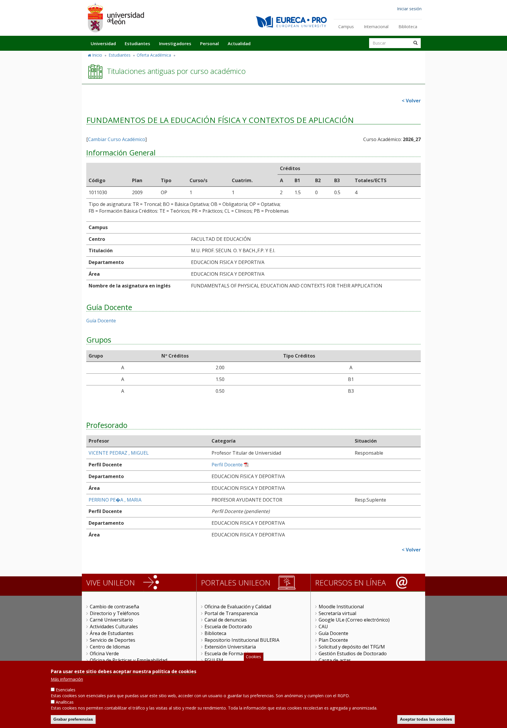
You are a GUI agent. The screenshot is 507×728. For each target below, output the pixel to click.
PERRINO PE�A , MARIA (115, 500)
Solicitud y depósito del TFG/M (352, 647)
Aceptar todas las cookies (426, 719)
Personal (209, 43)
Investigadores (175, 43)
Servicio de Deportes (112, 640)
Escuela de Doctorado (228, 626)
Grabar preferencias (73, 719)
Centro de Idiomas (110, 647)
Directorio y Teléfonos (114, 613)
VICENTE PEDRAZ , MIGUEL (119, 453)
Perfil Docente (227, 464)
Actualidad (239, 43)
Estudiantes (137, 43)
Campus (346, 26)
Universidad (103, 43)
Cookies (253, 656)
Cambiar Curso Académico (116, 139)
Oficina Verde (104, 653)
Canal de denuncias (226, 620)
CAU (323, 626)
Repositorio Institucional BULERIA (242, 640)
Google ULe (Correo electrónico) (354, 620)
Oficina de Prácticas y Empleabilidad (128, 660)
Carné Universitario (111, 620)
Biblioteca (407, 26)
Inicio (97, 55)
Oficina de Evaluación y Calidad (238, 606)
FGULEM (214, 660)
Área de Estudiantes (111, 633)
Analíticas (65, 702)
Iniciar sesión (409, 8)
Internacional (376, 26)
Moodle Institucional (341, 606)
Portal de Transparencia (231, 613)
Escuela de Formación (228, 653)
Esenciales (65, 690)
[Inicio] (115, 17)
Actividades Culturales (114, 626)
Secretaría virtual (337, 613)
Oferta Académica (154, 55)
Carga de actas (335, 660)
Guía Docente (101, 320)
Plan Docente (333, 640)
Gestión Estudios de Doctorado (353, 653)
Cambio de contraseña (114, 606)
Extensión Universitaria (230, 647)
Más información (67, 679)
